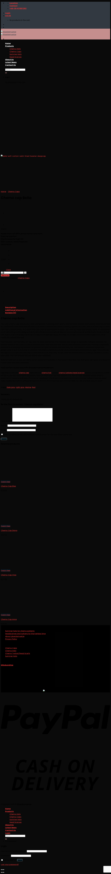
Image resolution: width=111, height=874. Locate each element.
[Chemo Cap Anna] (10, 224)
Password (6, 855)
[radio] (12, 251)
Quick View (5, 481)
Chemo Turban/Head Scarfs (17, 653)
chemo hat (46, 372)
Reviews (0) (10, 313)
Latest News (11, 827)
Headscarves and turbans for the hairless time (25, 633)
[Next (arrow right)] (3, 872)
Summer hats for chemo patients (19, 631)
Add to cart (5, 275)
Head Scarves (15, 822)
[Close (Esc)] (2, 869)
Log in (20, 860)
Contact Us (10, 830)
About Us (9, 825)
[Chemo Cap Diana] (10, 213)
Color (3, 259)
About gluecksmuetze (14, 636)
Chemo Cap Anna (9, 619)
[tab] (57, 307)
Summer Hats (11, 656)
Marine (28, 387)
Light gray (20, 387)
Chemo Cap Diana (9, 530)
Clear (8, 270)
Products (9, 811)
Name (4, 425)
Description (10, 307)
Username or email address (13, 851)
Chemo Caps (14, 191)
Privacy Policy (11, 639)
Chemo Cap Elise (8, 486)
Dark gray (11, 387)
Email (4, 430)
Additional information (16, 310)
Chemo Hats (10, 650)
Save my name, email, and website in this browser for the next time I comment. (37, 434)
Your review (6, 421)
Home (3, 191)
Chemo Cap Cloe (8, 575)
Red (33, 387)
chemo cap (24, 372)
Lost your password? (10, 864)
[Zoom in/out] (3, 869)
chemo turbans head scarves (71, 372)
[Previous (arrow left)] (2, 872)
